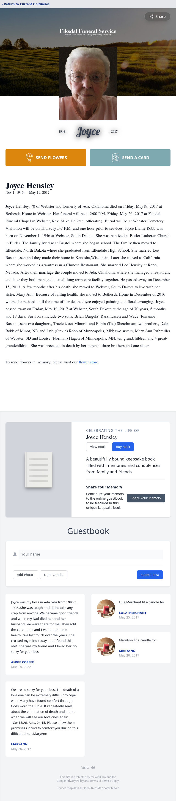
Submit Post (150, 574)
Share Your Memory (146, 498)
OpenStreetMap (93, 788)
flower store (88, 362)
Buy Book (123, 446)
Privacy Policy (75, 781)
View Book (97, 446)
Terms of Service (100, 781)
